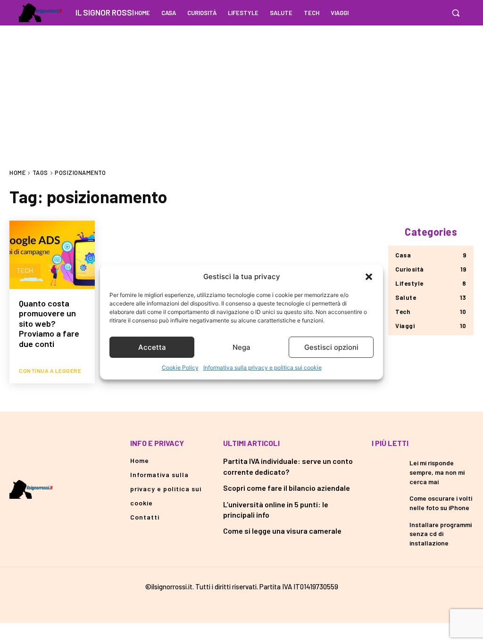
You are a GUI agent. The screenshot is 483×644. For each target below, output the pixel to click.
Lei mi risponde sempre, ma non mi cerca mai (437, 472)
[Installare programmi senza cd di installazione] (387, 529)
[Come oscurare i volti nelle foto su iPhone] (387, 502)
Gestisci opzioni (331, 347)
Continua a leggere (50, 370)
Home (17, 172)
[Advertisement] (241, 91)
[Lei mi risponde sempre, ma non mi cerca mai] (387, 468)
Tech (25, 270)
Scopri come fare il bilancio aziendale (286, 487)
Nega (241, 347)
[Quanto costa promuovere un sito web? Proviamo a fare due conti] (52, 255)
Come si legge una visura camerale (282, 530)
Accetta (152, 347)
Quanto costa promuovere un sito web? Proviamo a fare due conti (49, 323)
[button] (369, 276)
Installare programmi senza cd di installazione (440, 533)
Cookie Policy (180, 367)
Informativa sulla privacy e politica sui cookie (262, 367)
